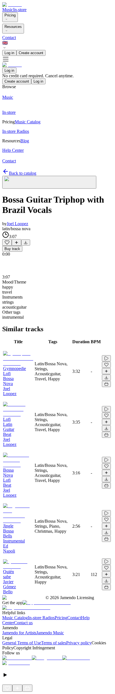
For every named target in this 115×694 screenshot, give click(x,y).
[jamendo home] (12, 4)
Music (7, 9)
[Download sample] (25, 242)
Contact (9, 37)
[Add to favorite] (7, 242)
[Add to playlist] (16, 242)
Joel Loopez (17, 223)
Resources (13, 27)
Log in (9, 53)
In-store (20, 9)
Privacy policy (79, 642)
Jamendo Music (50, 632)
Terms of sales (53, 642)
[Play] (49, 182)
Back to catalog (22, 173)
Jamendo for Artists (19, 632)
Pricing (10, 15)
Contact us (23, 622)
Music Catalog (15, 617)
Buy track (12, 249)
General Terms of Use (21, 642)
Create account (31, 53)
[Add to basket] (106, 384)
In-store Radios (41, 617)
